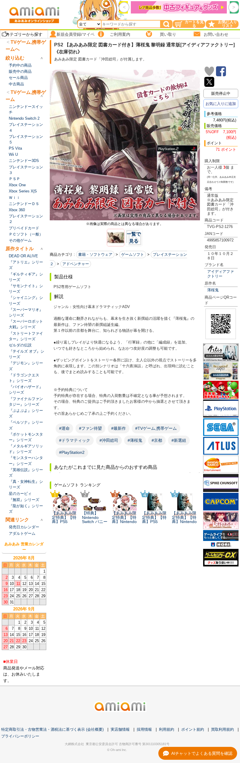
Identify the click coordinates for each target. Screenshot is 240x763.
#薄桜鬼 (135, 440)
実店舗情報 (120, 729)
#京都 (157, 440)
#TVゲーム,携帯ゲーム (156, 428)
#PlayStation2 (72, 452)
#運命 (64, 428)
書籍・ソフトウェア (95, 254)
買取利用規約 (222, 729)
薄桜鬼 (213, 290)
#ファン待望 (90, 428)
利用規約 (166, 729)
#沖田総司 (109, 440)
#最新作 (118, 428)
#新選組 (179, 440)
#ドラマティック (74, 440)
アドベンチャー (75, 264)
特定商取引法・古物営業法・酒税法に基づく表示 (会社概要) (52, 729)
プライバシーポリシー (20, 736)
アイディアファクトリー (220, 273)
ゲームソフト (132, 254)
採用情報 (144, 729)
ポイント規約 (192, 729)
